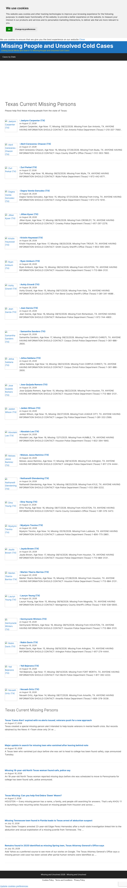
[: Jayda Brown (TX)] (11, 559)
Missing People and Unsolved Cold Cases (57, 45)
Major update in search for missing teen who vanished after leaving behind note (46, 745)
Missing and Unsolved (76, 874)
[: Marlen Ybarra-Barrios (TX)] (11, 583)
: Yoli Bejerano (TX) (29, 666)
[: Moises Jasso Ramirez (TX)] (11, 465)
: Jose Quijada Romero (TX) (33, 384)
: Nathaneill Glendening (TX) (34, 478)
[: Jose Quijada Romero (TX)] (11, 395)
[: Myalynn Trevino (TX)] (11, 536)
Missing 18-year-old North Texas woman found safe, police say (37, 770)
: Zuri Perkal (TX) (28, 167)
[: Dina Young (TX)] (11, 512)
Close (82, 39)
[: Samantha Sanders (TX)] (11, 342)
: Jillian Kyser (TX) (28, 214)
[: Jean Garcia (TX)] (11, 319)
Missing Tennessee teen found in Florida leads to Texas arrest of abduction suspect (48, 820)
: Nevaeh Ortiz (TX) (29, 689)
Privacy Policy (79, 880)
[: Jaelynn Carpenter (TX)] (11, 131)
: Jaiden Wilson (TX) (29, 408)
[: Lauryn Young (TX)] (11, 606)
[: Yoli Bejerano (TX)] (11, 676)
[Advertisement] (63, 83)
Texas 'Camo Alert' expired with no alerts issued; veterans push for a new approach (48, 720)
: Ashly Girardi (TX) (29, 284)
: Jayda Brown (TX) (29, 548)
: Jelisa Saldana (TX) (30, 358)
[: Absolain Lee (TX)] (11, 442)
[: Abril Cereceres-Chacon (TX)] (11, 154)
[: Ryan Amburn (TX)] (11, 272)
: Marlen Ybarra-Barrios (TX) (34, 572)
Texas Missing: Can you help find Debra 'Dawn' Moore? (33, 795)
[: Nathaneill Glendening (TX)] (11, 489)
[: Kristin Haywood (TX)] (11, 248)
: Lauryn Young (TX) (29, 595)
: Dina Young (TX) (28, 502)
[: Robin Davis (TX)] (11, 653)
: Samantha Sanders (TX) (32, 331)
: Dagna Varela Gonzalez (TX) (34, 190)
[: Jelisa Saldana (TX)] (11, 369)
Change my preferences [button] (25, 29)
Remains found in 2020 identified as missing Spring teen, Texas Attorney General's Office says (54, 845)
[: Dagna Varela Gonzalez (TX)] (11, 201)
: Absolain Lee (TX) (29, 431)
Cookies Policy (48, 880)
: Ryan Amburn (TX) (29, 261)
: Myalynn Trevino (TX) (31, 525)
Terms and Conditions (63, 880)
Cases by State (9, 57)
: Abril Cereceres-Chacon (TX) (35, 144)
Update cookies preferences (14, 886)
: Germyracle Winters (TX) (33, 619)
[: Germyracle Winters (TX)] (11, 630)
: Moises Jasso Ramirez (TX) (34, 455)
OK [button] (9, 29)
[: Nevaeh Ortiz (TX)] (11, 700)
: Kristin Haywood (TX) (31, 237)
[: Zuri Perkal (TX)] (11, 178)
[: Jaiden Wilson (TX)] (11, 419)
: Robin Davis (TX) (28, 642)
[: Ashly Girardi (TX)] (11, 295)
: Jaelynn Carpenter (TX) (32, 120)
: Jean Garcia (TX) (28, 308)
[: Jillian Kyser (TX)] (11, 225)
